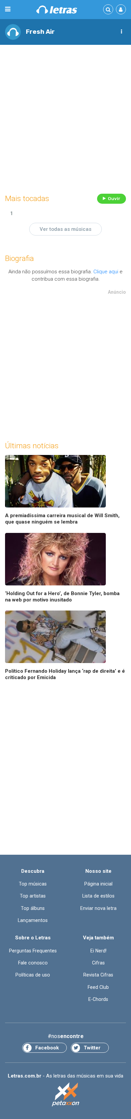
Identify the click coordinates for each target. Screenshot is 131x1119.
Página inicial (98, 884)
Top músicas (33, 884)
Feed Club (98, 987)
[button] (121, 32)
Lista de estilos (98, 896)
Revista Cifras (98, 974)
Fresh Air (40, 31)
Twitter (92, 1048)
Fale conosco (33, 962)
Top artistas (33, 896)
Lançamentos (33, 920)
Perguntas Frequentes (33, 950)
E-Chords (98, 999)
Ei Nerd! (98, 950)
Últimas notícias (31, 445)
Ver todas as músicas (65, 229)
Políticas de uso (32, 974)
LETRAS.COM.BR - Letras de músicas (56, 9)
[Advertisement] (65, 117)
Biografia (19, 258)
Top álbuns (33, 908)
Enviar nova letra (98, 908)
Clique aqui (105, 272)
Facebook (47, 1048)
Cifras (98, 962)
